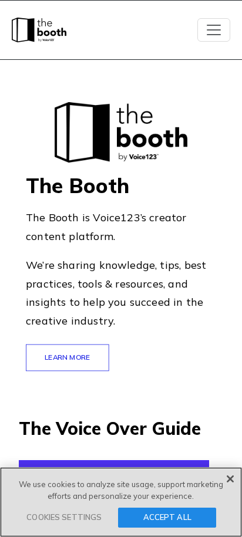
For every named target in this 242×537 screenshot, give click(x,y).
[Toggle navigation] (213, 30)
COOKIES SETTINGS (64, 517)
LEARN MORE (67, 357)
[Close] (230, 479)
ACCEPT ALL (167, 517)
